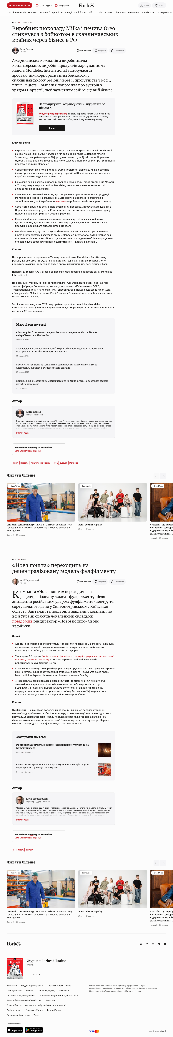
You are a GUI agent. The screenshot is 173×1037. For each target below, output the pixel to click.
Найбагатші (148, 12)
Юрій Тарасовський (29, 580)
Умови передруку (46, 990)
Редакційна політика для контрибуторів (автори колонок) (36, 1005)
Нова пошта (18, 850)
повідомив (22, 621)
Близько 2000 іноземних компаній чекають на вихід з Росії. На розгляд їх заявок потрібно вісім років (62, 382)
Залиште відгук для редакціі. (28, 451)
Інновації (66, 12)
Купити (52, 128)
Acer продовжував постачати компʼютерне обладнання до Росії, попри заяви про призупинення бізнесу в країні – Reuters (59, 350)
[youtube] (165, 944)
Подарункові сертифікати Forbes (23, 1015)
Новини (32, 12)
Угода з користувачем (32, 985)
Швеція (63, 463)
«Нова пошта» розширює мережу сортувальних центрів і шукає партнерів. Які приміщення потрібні (52, 766)
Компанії (45, 12)
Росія (15, 463)
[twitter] (141, 944)
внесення (61, 201)
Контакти (12, 985)
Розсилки (64, 990)
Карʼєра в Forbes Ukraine (59, 985)
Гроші (55, 12)
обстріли (30, 850)
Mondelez (73, 463)
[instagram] (153, 944)
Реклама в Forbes (34, 1010)
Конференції (64, 5)
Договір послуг (14, 990)
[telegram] (159, 944)
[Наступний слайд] (163, 476)
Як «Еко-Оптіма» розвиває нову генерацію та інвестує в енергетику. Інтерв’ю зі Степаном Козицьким (39, 527)
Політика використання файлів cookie (58, 995)
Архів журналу (14, 1010)
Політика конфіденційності (21, 995)
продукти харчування (40, 463)
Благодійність (54, 1010)
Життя (108, 12)
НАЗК (55, 463)
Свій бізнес (80, 12)
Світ (100, 12)
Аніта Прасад (26, 49)
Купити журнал (46, 5)
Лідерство (120, 12)
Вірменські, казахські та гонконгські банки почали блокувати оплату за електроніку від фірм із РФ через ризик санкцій (56, 366)
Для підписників (16, 12)
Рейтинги (134, 12)
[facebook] (147, 944)
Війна (92, 12)
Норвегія (24, 463)
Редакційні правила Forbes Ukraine (24, 1000)
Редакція (50, 1000)
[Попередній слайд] (156, 863)
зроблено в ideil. (157, 1031)
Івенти (29, 990)
